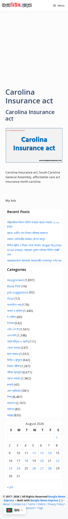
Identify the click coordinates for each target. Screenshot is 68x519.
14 (49, 453)
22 (57, 461)
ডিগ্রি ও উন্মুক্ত (14, 360)
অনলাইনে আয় (14, 305)
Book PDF (14, 286)
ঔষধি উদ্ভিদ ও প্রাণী (17, 341)
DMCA (41, 504)
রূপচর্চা (10, 384)
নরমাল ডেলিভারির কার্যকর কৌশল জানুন (26, 239)
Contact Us (18, 504)
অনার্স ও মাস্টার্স (14, 311)
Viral (10, 298)
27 (42, 468)
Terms (31, 504)
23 (10, 468)
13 (42, 453)
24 (18, 468)
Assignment (15, 280)
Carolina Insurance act (30, 115)
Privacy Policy (56, 504)
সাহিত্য (10, 409)
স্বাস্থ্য (10, 415)
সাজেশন (11, 403)
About (6, 504)
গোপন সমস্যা (13, 348)
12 (34, 453)
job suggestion (17, 292)
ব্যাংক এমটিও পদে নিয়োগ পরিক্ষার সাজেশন (27, 233)
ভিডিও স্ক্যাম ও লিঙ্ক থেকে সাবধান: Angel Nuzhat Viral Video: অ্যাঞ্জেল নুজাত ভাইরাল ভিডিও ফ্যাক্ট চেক (34, 249)
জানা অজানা (12, 354)
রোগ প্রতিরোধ (14, 391)
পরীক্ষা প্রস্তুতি (14, 372)
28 (49, 468)
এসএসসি (11, 335)
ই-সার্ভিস (11, 317)
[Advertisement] (34, 46)
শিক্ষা (9, 397)
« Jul (10, 487)
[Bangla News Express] (17, 5)
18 (26, 461)
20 (42, 461)
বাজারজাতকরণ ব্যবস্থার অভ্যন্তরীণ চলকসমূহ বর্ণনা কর (34, 260)
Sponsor (30, 508)
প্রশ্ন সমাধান (13, 378)
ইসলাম (10, 323)
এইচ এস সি (13, 329)
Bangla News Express (44, 500)
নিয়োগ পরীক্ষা (13, 366)
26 (34, 468)
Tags (40, 508)
